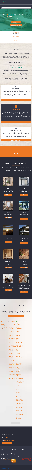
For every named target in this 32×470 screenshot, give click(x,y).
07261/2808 (16, 153)
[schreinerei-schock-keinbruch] (26, 457)
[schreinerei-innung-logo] (13, 459)
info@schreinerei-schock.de (9, 440)
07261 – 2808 (5, 437)
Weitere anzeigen (16, 423)
